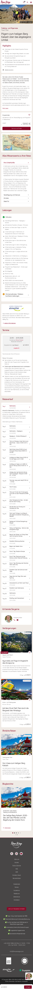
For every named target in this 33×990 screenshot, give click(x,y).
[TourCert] (24, 960)
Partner (17, 887)
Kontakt (17, 862)
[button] (31, 2)
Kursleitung (17, 890)
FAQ (17, 868)
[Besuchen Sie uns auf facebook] (11, 853)
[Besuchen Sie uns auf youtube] (21, 853)
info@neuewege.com (17, 951)
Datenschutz (16, 896)
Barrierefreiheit (17, 878)
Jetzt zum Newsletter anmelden (16, 908)
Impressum (17, 899)
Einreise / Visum (17, 875)
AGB (17, 871)
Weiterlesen (7, 827)
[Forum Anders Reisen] (8, 960)
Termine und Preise (17, 128)
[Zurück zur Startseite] (5, 2)
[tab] (13, 833)
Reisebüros (17, 893)
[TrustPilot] (24, 970)
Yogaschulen (16, 884)
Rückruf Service (17, 865)
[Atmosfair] (8, 970)
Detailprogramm (9, 69)
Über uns (16, 859)
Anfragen (27, 987)
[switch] (29, 755)
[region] (16, 407)
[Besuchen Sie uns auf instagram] (16, 853)
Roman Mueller (19, 340)
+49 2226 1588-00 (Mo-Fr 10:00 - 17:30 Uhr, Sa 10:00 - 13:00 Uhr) (17, 944)
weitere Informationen (10, 323)
